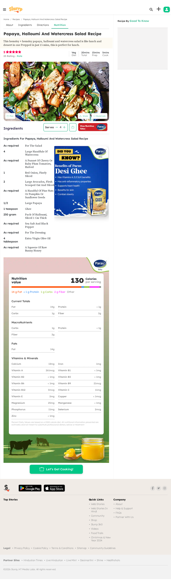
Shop (94, 520)
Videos (95, 528)
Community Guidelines (103, 548)
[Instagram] (164, 488)
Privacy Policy (22, 548)
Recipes (16, 19)
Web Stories (98, 504)
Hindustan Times (33, 560)
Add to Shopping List (72, 127)
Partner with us (125, 517)
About (119, 504)
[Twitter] (158, 488)
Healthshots (113, 560)
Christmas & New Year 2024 (101, 539)
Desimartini (86, 560)
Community (97, 515)
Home (6, 19)
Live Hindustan (54, 560)
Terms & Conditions (62, 548)
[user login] (166, 9)
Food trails (97, 533)
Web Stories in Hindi (99, 510)
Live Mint (71, 560)
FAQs (119, 512)
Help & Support (124, 508)
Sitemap (82, 548)
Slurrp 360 (97, 524)
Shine (100, 560)
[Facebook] (152, 488)
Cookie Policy (40, 548)
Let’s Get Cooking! (59, 469)
